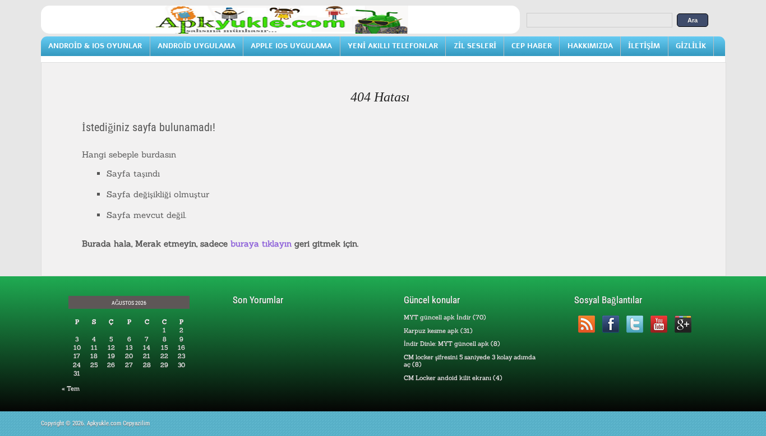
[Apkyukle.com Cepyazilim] (280, 31)
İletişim (644, 45)
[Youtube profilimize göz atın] (658, 324)
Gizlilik (691, 45)
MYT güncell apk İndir (437, 317)
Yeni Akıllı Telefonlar (393, 45)
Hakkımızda (590, 45)
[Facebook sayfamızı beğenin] (610, 324)
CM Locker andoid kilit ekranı (447, 378)
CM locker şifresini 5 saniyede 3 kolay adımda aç (470, 360)
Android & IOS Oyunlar (95, 45)
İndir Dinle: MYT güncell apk (446, 343)
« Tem (71, 388)
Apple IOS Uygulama (291, 45)
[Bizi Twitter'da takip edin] (634, 324)
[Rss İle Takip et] (586, 324)
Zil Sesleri (475, 45)
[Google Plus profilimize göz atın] (682, 324)
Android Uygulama (197, 45)
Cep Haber (531, 45)
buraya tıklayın (261, 243)
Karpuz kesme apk (431, 331)
